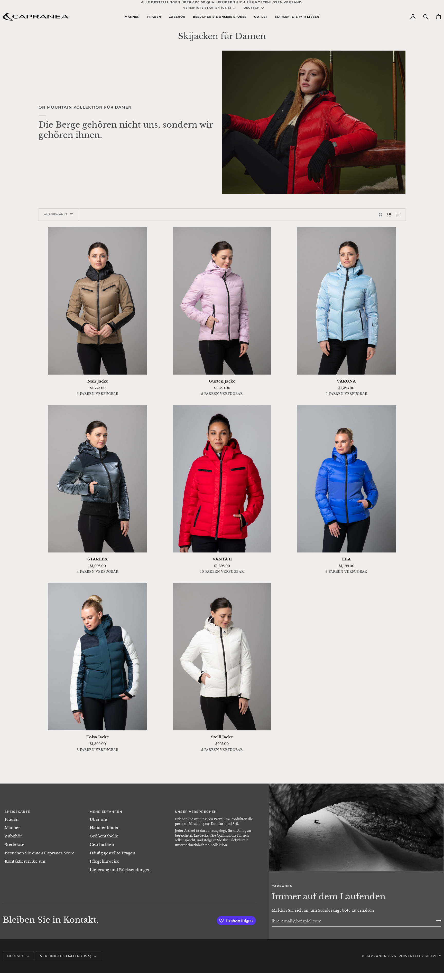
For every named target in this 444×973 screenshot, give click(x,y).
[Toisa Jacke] (98, 656)
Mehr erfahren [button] (106, 812)
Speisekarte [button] (17, 812)
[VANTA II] (222, 478)
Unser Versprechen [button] (196, 812)
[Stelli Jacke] (222, 656)
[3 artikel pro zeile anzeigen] (389, 215)
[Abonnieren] (437, 920)
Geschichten (102, 844)
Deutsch (252, 7)
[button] (132, 16)
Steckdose (14, 844)
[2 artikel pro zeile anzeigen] (380, 215)
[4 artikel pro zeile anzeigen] (399, 215)
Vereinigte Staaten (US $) (207, 7)
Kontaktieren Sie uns (25, 861)
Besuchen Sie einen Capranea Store (40, 853)
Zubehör (13, 836)
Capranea (376, 956)
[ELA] (346, 478)
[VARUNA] (346, 301)
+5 (242, 572)
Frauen (11, 819)
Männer (12, 827)
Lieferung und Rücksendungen (120, 869)
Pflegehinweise (104, 861)
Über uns (99, 819)
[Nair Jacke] (98, 301)
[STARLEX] (98, 478)
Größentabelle (222, 773)
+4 (367, 394)
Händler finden (104, 827)
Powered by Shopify (420, 956)
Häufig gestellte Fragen (112, 853)
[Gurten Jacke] (222, 301)
